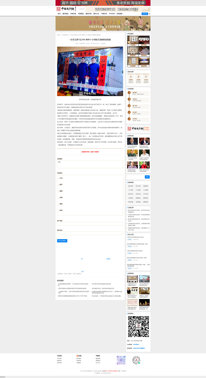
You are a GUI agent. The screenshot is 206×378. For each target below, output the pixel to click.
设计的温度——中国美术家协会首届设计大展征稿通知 (106, 296)
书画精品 (81, 13)
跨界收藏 (130, 202)
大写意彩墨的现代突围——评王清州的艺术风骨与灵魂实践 (73, 284)
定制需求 (59, 159)
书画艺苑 (104, 13)
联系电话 (59, 230)
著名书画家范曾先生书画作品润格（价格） (138, 244)
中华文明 (112, 13)
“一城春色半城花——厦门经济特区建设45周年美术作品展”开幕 (73, 292)
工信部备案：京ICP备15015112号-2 (103, 373)
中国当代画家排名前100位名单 (135, 250)
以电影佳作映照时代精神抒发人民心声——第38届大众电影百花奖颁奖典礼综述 (107, 292)
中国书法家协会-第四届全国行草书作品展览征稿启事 (72, 288)
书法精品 (130, 198)
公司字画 (145, 194)
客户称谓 (59, 220)
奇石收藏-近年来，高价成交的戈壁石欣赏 (103, 288)
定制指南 (119, 13)
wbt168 (87, 43)
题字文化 (96, 13)
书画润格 (138, 202)
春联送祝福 (60, 273)
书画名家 (73, 13)
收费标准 (145, 186)
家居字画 (130, 194)
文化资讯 (65, 35)
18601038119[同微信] (139, 348)
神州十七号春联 (68, 273)
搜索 (147, 177)
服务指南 (98, 358)
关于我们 (59, 358)
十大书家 (130, 190)
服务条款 (59, 360)
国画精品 (138, 198)
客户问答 (138, 186)
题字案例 (65, 13)
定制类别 (60, 191)
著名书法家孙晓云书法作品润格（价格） (137, 257)
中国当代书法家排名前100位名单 (135, 237)
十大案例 (145, 190)
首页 (59, 13)
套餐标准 (145, 202)
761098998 (136, 344)
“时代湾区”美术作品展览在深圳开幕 (101, 284)
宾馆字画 (138, 194)
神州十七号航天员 (77, 273)
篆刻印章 (88, 13)
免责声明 (59, 362)
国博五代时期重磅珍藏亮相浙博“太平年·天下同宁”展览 (72, 296)
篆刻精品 (145, 198)
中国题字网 (82, 43)
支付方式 (98, 362)
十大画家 (138, 190)
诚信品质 (130, 186)
